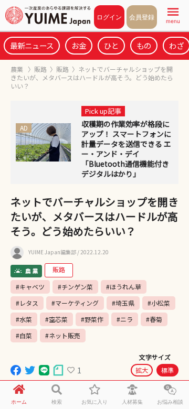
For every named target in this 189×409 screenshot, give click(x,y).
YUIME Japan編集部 (52, 252)
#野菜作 (92, 319)
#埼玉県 (123, 302)
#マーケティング (75, 302)
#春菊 (154, 319)
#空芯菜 (56, 319)
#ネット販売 (62, 335)
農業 (17, 68)
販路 (40, 68)
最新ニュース (32, 45)
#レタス (27, 302)
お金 (78, 45)
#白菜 (24, 335)
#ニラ (125, 319)
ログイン (109, 17)
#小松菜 (159, 302)
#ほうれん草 (123, 286)
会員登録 (141, 17)
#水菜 (24, 319)
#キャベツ (30, 286)
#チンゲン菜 (75, 286)
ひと (111, 45)
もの (143, 45)
